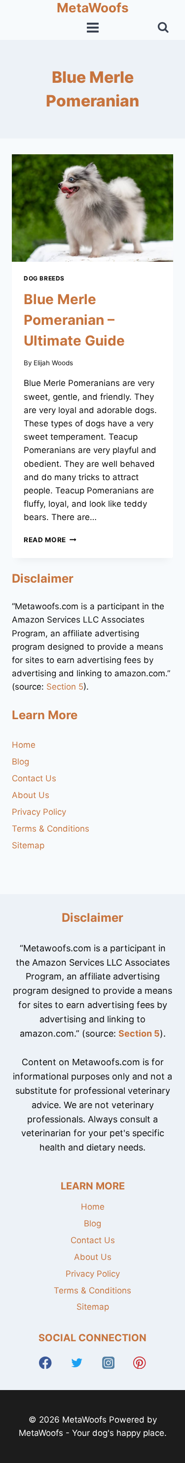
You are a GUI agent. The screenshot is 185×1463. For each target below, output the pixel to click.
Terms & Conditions (50, 829)
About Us (30, 795)
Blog (20, 761)
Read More (50, 540)
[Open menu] (92, 27)
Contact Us (34, 778)
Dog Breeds (44, 278)
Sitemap (28, 845)
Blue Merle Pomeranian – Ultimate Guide (74, 320)
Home (24, 745)
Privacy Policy (39, 812)
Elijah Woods (53, 363)
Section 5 (64, 687)
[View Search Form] (163, 27)
